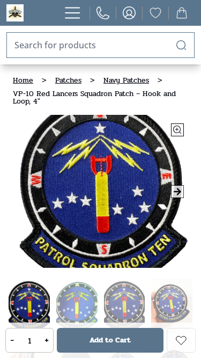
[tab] (29, 306)
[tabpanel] (100, 191)
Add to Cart (110, 340)
